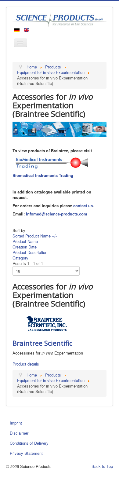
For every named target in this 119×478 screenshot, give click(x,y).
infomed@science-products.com (56, 214)
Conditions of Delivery (29, 443)
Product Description (30, 252)
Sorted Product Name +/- (35, 236)
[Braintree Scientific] (47, 323)
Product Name (25, 241)
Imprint (16, 423)
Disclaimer (19, 433)
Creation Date (25, 247)
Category (20, 258)
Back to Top (102, 466)
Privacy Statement (26, 453)
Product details (26, 364)
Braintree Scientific (42, 342)
